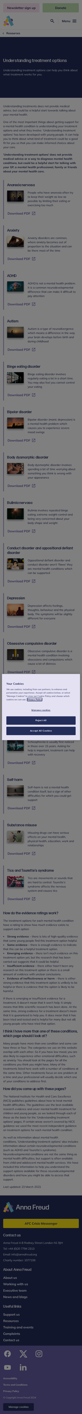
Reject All (41, 720)
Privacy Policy (34, 699)
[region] (41, 707)
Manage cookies (41, 710)
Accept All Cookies (41, 730)
